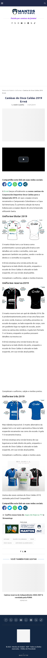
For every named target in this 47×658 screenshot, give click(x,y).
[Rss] (31, 23)
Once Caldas (8, 543)
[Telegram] (28, 23)
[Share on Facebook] (20, 551)
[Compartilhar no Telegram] (20, 184)
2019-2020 (6, 539)
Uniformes (18, 90)
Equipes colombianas (20, 539)
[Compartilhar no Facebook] (4, 184)
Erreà (32, 539)
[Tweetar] (9, 184)
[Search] (45, 3)
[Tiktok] (34, 23)
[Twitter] (15, 23)
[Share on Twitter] (23, 551)
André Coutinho (18, 105)
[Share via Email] (25, 551)
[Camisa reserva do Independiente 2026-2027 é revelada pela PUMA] (23, 578)
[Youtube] (21, 23)
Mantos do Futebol (8, 90)
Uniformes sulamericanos (23, 543)
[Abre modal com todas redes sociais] (25, 184)
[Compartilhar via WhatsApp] (15, 184)
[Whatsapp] (25, 23)
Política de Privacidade (27, 649)
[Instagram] (18, 23)
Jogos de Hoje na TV (33, 515)
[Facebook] (6, 620)
